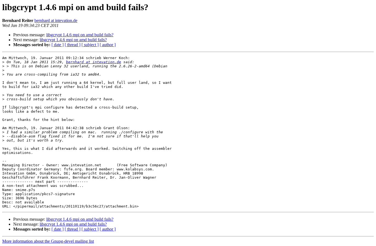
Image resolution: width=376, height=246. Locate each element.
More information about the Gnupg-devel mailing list (48, 241)
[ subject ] (90, 44)
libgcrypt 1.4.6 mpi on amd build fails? (79, 34)
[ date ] (57, 44)
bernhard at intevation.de (55, 20)
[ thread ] (72, 44)
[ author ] (108, 44)
